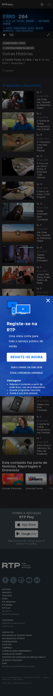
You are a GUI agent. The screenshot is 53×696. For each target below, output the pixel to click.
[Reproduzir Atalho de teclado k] (4, 692)
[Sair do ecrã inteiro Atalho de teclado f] (48, 692)
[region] (26, 348)
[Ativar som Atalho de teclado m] (11, 692)
